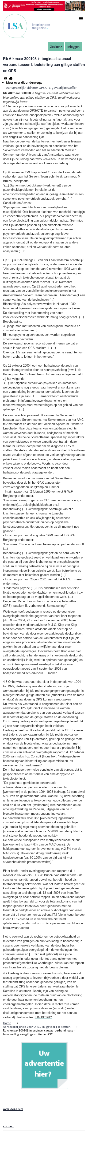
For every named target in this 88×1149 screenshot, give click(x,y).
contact (8, 1126)
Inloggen (73, 47)
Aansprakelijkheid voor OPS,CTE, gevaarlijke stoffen (41, 87)
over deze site (13, 1109)
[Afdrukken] (10, 78)
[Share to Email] (5, 78)
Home (7, 1023)
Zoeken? (56, 47)
